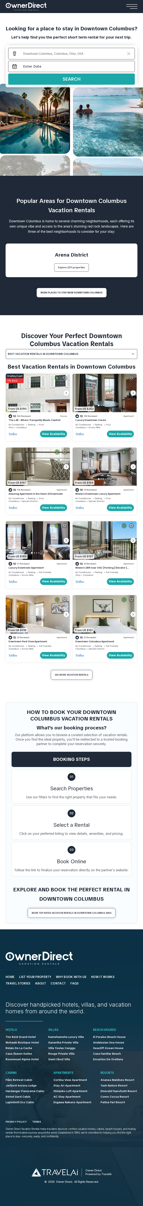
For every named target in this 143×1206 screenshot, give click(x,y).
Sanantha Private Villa (63, 1042)
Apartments (63, 1072)
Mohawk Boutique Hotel (22, 1042)
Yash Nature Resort (114, 1085)
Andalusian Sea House (108, 1042)
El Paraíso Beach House (109, 1037)
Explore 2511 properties (71, 267)
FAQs (74, 983)
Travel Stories (18, 983)
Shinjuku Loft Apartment (70, 1091)
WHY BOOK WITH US (71, 977)
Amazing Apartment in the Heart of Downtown (36, 493)
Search (72, 79)
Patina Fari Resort (113, 1102)
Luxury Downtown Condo (90, 420)
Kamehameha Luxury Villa (66, 1037)
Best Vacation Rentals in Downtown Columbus (43, 354)
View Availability (53, 434)
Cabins (11, 1072)
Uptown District (30, 501)
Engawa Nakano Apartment (72, 1102)
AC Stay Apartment (66, 1097)
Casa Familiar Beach (107, 1054)
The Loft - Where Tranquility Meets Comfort (35, 420)
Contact (58, 983)
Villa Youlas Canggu (61, 1048)
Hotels (11, 1029)
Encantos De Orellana (108, 1059)
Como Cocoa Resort (115, 1097)
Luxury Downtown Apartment (26, 567)
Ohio (11, 427)
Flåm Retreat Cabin (19, 1080)
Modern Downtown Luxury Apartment (97, 493)
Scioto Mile (94, 427)
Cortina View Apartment (70, 1080)
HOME (10, 977)
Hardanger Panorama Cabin (25, 1091)
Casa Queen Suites (19, 1054)
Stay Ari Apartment (66, 1085)
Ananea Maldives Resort (117, 1080)
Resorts (107, 1072)
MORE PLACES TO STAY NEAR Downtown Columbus (72, 292)
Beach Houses (104, 1029)
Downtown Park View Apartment (28, 641)
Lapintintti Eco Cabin (20, 1102)
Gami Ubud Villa (59, 1059)
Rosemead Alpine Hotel (22, 1059)
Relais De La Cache (19, 1048)
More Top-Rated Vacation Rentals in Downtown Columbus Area (72, 912)
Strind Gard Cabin (18, 1097)
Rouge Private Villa (61, 1054)
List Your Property (35, 977)
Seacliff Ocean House (108, 1048)
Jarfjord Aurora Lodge (21, 1085)
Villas (53, 1029)
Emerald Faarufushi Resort (119, 1091)
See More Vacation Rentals (71, 674)
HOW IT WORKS (103, 977)
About (40, 983)
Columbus (21, 427)
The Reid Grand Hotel (21, 1037)
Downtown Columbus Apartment (94, 641)
